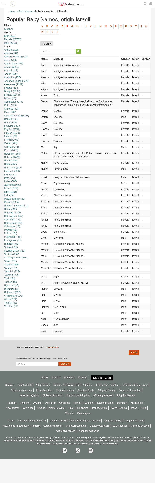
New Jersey (12, 408)
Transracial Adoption (130, 390)
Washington (83, 413)
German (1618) (12, 146)
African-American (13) (16, 56)
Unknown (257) (12, 292)
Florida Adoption (65, 390)
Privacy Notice (115, 440)
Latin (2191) (10, 192)
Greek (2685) (11, 150)
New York (27, 408)
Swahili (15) (10, 268)
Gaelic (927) (10, 143)
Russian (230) (11, 244)
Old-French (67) (12, 219)
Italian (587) (10, 181)
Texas (134, 408)
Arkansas (50, 403)
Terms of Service (99, 440)
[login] (151, 3)
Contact (56, 377)
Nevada (41, 408)
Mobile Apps (102, 377)
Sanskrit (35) (11, 247)
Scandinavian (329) (14, 250)
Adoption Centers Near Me (31, 420)
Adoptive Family (106, 390)
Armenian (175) (12, 77)
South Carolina (119, 408)
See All (133, 352)
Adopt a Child (24, 385)
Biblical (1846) (12, 94)
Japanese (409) (12, 185)
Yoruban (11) (11, 306)
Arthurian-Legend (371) (16, 81)
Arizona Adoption (63, 385)
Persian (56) (10, 230)
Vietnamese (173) (13, 295)
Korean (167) (11, 188)
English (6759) (12, 129)
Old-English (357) (13, 216)
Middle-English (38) (14, 199)
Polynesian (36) (12, 237)
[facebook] (65, 450)
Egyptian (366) (12, 126)
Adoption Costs (86, 390)
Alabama (25, 403)
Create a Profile (52, 347)
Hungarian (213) (13, 167)
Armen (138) (10, 74)
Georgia (89, 403)
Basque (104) (11, 88)
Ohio (71, 408)
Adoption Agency (29, 395)
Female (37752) (12, 39)
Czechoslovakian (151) (16, 115)
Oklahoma (82, 408)
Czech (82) (10, 112)
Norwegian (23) (12, 212)
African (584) (11, 53)
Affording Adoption (103, 395)
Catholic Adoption (99, 425)
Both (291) (9, 36)
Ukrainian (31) (11, 289)
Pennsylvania (99, 408)
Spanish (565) (11, 264)
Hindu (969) (10, 164)
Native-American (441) (16, 205)
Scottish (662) (11, 254)
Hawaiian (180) (12, 153)
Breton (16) (10, 98)
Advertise (69, 377)
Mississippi (137, 403)
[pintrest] (91, 450)
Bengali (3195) (12, 91)
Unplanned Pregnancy (135, 385)
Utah (143, 408)
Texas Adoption (44, 390)
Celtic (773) (10, 105)
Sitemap (82, 377)
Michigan (122, 403)
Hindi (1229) (10, 160)
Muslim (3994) (11, 202)
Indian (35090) (12, 171)
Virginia (69, 413)
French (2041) (11, 139)
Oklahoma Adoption (21, 390)
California (64, 403)
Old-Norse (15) (12, 226)
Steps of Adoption (52, 425)
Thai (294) (9, 278)
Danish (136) (11, 119)
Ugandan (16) (11, 285)
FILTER (45, 44)
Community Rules (135, 440)
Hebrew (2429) (12, 157)
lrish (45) (8, 195)
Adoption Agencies (89, 431)
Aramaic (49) (11, 70)
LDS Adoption (119, 425)
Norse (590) (10, 209)
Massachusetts (105, 403)
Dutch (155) (10, 122)
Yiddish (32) (10, 302)
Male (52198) (11, 43)
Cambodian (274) (13, 101)
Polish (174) (10, 233)
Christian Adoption (52, 395)
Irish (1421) (10, 174)
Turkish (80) (10, 282)
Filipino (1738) (12, 133)
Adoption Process (65, 431)
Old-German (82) (13, 223)
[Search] (145, 4)
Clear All (8, 29)
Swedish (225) (12, 271)
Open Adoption (84, 385)
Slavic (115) (10, 261)
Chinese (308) (11, 108)
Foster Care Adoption (107, 385)
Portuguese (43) (12, 240)
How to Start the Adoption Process (21, 425)
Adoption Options (134, 420)
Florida (77, 403)
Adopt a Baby (43, 385)
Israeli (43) (9, 178)
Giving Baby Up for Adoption (84, 420)
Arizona (37, 403)
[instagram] (78, 450)
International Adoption (77, 395)
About (45, 377)
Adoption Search (126, 395)
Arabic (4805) (11, 67)
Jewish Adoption (140, 425)
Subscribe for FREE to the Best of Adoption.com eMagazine (41, 358)
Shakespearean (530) (15, 257)
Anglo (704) (10, 60)
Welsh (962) (10, 299)
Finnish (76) (10, 136)
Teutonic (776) (11, 275)
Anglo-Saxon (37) (13, 63)
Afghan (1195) (11, 49)
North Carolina (57, 408)
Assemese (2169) (13, 84)
